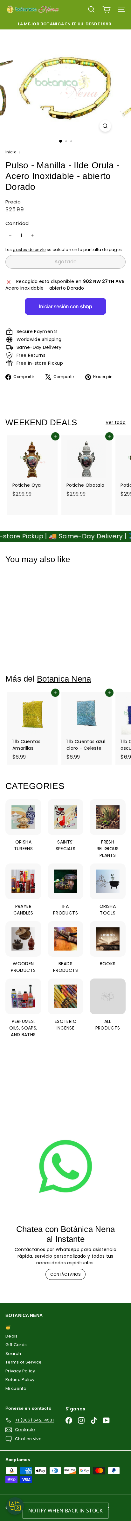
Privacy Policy (20, 1371)
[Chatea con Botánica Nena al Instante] (65, 1166)
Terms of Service (23, 1362)
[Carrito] (106, 9)
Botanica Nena (64, 678)
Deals (11, 1336)
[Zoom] (105, 126)
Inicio (11, 152)
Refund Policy (20, 1380)
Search (13, 1354)
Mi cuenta (15, 1388)
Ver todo (116, 422)
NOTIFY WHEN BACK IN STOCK (65, 1510)
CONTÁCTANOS (65, 1274)
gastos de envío (29, 249)
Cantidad (17, 223)
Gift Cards (16, 1345)
